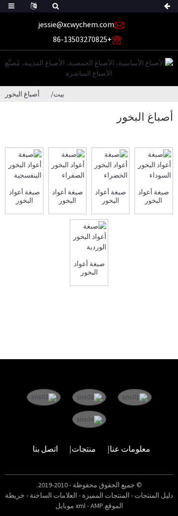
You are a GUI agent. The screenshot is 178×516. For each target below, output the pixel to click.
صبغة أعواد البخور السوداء (153, 196)
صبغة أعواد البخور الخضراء (110, 196)
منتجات (84, 449)
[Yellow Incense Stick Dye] (67, 165)
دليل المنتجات (153, 495)
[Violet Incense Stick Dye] (24, 165)
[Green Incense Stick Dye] (110, 165)
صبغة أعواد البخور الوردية (89, 268)
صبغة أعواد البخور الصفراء (67, 196)
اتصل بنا (45, 449)
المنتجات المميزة (106, 495)
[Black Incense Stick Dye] (153, 165)
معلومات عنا (130, 449)
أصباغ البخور (22, 94)
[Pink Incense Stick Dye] (89, 236)
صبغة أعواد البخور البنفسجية (24, 196)
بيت (58, 94)
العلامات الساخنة (53, 495)
